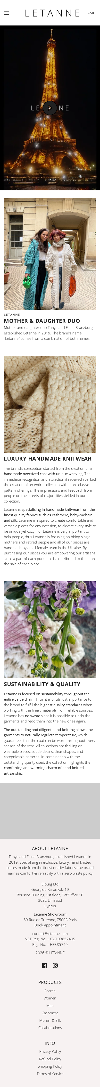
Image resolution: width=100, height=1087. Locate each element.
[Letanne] (52, 12)
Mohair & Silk (50, 1020)
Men (50, 1005)
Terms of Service (50, 1073)
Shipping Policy (50, 1066)
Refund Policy (50, 1058)
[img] (44, 965)
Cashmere (50, 1012)
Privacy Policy (50, 1051)
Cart (92, 12)
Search (50, 990)
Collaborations (50, 1027)
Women (50, 998)
